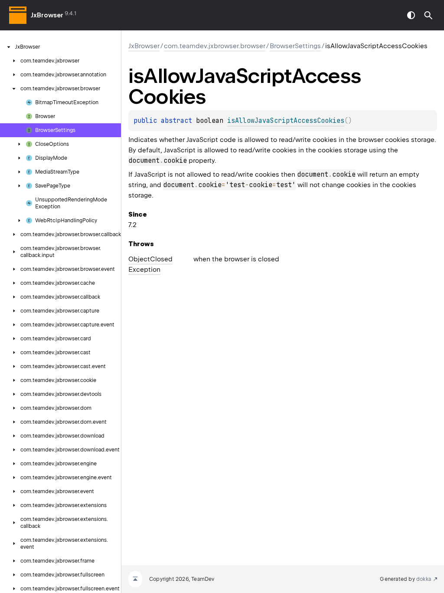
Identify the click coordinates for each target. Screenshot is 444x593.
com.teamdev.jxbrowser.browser (214, 46)
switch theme (411, 15)
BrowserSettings (295, 46)
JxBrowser (47, 15)
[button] (428, 15)
